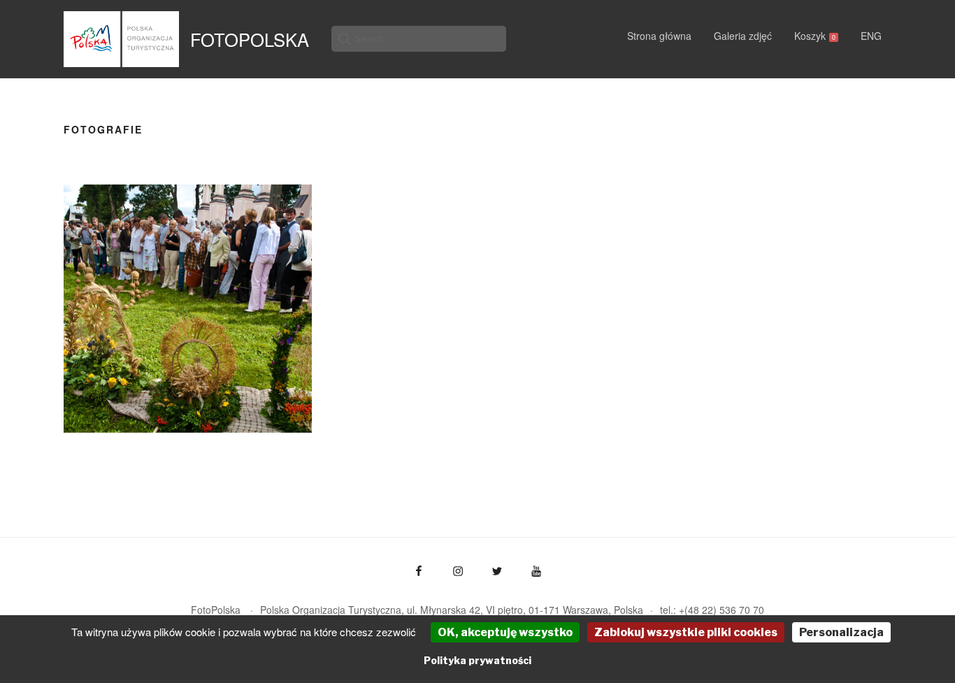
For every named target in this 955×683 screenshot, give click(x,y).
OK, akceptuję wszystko (505, 632)
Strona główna (659, 36)
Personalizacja (841, 632)
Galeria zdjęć (743, 36)
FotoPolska (249, 39)
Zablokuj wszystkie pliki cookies (685, 632)
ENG (871, 36)
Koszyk (814, 36)
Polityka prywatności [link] (477, 660)
